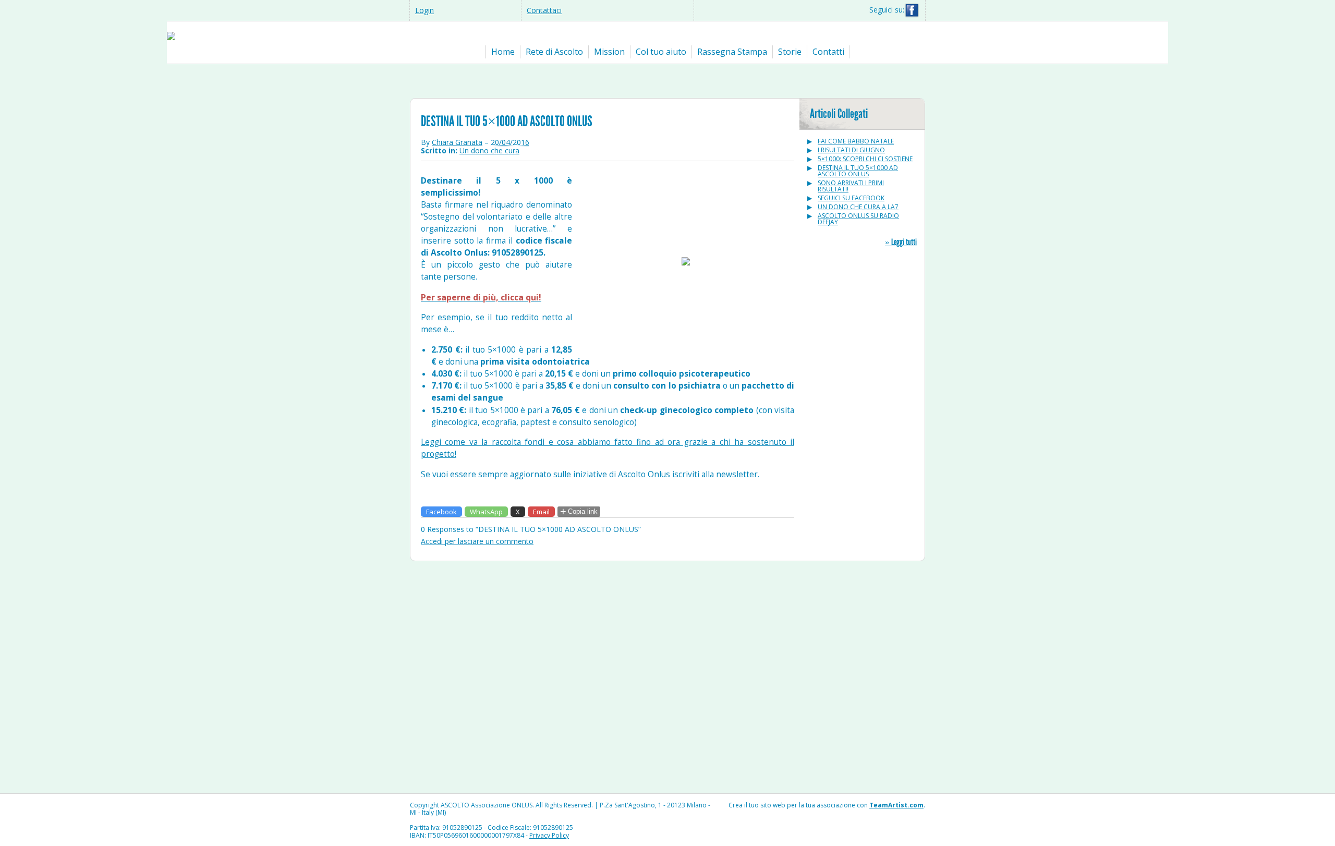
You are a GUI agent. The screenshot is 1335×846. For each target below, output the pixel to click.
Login (424, 10)
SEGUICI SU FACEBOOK (851, 198)
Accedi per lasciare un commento (477, 541)
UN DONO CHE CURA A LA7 (858, 206)
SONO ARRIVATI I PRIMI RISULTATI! (851, 186)
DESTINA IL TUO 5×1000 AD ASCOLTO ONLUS (858, 170)
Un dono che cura (489, 150)
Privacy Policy (549, 835)
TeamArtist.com (896, 805)
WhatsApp (486, 511)
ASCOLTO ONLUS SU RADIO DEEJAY (858, 218)
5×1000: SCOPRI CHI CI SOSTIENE (865, 158)
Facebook (441, 511)
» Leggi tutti (901, 242)
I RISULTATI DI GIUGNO (851, 150)
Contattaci (544, 10)
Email (541, 511)
